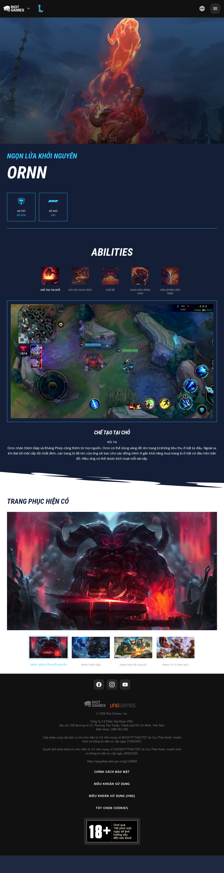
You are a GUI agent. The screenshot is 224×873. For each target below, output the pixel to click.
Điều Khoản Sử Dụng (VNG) (112, 796)
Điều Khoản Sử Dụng (112, 784)
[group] (110, 281)
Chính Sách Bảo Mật (112, 772)
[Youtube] (125, 684)
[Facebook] (99, 684)
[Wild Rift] (40, 8)
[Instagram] (112, 684)
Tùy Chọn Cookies (112, 808)
